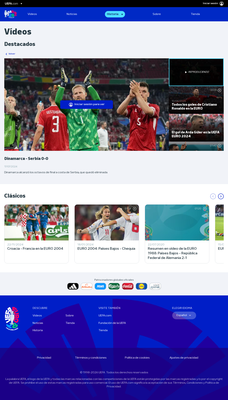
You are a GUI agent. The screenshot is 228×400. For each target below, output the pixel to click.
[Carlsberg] (114, 286)
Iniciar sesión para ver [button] (89, 104)
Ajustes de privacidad (184, 358)
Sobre (70, 315)
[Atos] (100, 286)
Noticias (38, 323)
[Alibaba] (86, 286)
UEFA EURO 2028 (10, 14)
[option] (196, 72)
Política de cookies (137, 358)
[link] (32, 14)
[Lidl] (141, 286)
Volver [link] (12, 54)
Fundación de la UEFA (112, 323)
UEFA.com (105, 315)
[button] (115, 14)
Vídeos (37, 315)
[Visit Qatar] (155, 286)
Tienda (70, 323)
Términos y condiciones (91, 358)
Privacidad (44, 358)
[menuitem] (42, 14)
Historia (38, 330)
